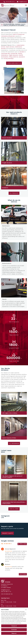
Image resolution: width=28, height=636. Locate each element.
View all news (13, 508)
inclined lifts (14, 53)
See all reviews (22, 574)
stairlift (21, 55)
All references (14, 443)
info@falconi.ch (5, 590)
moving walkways (9, 58)
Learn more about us (14, 63)
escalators (22, 57)
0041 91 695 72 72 (6, 591)
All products (14, 193)
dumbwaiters (4, 57)
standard (21, 51)
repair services (10, 47)
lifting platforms (13, 57)
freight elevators (13, 55)
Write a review (23, 543)
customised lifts (5, 53)
